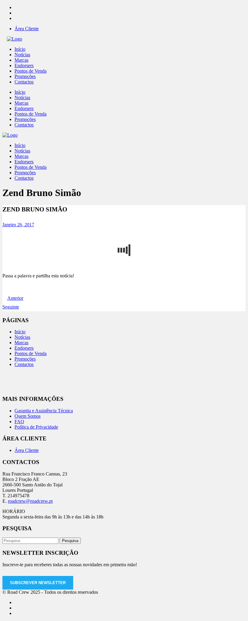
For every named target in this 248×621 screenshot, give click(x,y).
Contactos (24, 364)
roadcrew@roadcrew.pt (30, 501)
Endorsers (24, 348)
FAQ (19, 421)
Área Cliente (27, 28)
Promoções (25, 358)
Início (20, 331)
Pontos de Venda (31, 353)
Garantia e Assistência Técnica (44, 410)
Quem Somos (28, 416)
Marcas (21, 342)
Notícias (22, 337)
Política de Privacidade (36, 427)
